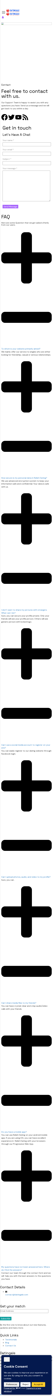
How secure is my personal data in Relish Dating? (24, 478)
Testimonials (11, 1339)
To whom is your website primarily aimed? (20, 348)
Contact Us (10, 1345)
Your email (8, 149)
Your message (10, 168)
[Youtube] (18, 117)
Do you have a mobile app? (14, 1132)
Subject (7, 159)
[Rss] (25, 117)
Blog (7, 1342)
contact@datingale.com (16, 1294)
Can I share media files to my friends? (18, 1003)
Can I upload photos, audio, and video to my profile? (26, 877)
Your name (8, 140)
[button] (26, 290)
